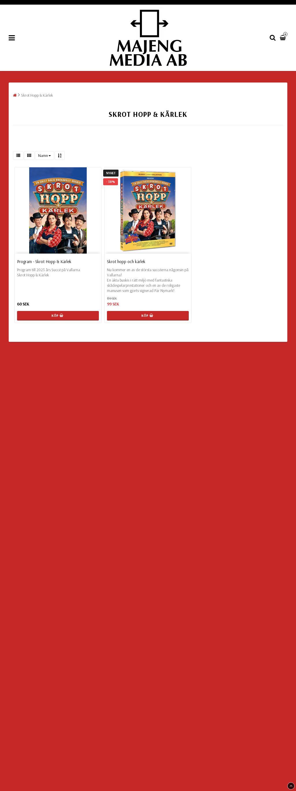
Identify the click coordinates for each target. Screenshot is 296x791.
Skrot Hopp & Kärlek (37, 95)
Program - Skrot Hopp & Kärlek (44, 261)
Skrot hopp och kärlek (126, 261)
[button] (283, 38)
